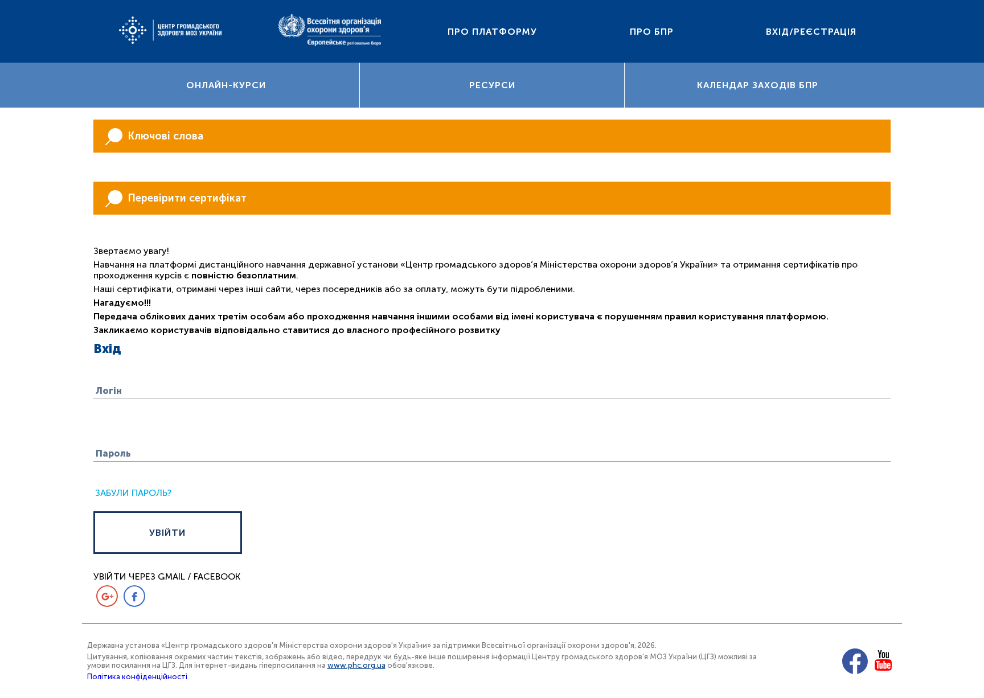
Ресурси (492, 85)
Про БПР (652, 31)
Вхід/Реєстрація (811, 31)
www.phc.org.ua (356, 665)
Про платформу (492, 31)
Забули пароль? (133, 492)
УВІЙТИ (167, 532)
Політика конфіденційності (137, 676)
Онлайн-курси (226, 85)
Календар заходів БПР (757, 85)
